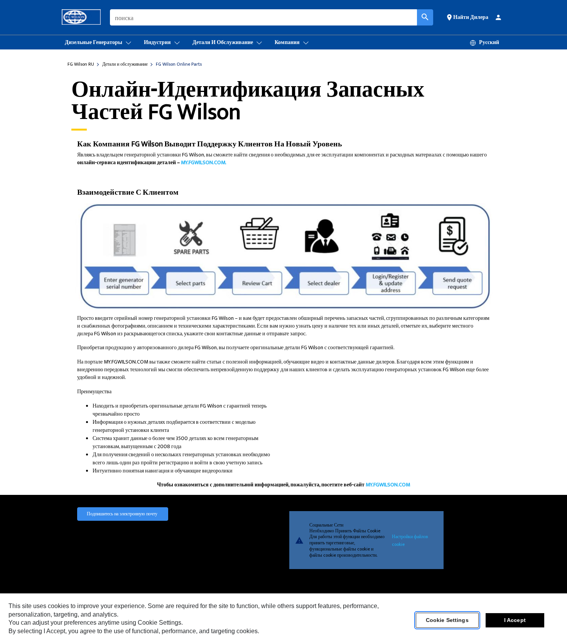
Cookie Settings (447, 620)
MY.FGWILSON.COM (388, 484)
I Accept (515, 620)
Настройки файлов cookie (410, 540)
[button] (467, 16)
